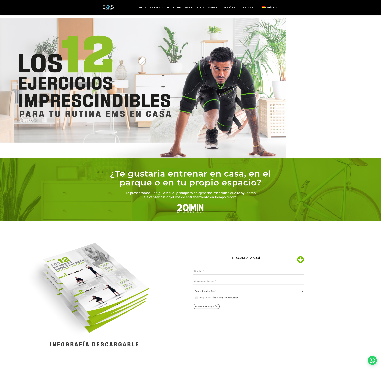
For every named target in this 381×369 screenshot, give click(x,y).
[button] (372, 360)
